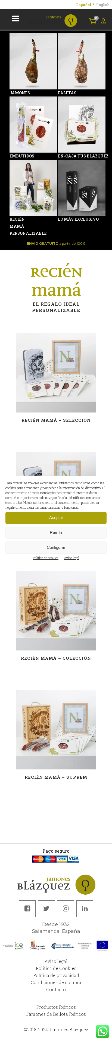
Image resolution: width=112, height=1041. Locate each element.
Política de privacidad (56, 975)
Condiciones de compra (56, 982)
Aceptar (56, 517)
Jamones (17, 92)
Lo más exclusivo (65, 219)
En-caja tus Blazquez (65, 156)
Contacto (56, 989)
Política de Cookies (56, 968)
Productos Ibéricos (56, 1007)
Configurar (56, 547)
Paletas (65, 92)
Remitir (56, 532)
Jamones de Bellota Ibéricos (56, 1014)
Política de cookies (45, 558)
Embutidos (17, 156)
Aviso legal (71, 558)
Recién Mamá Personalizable (17, 226)
